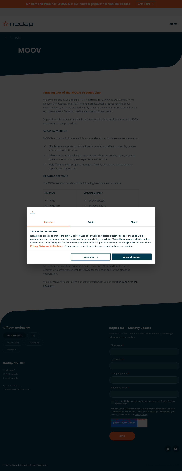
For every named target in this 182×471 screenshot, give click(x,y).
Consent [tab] (48, 222)
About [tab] (134, 222)
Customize (89, 257)
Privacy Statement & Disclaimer (47, 246)
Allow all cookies (131, 257)
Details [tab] (91, 222)
